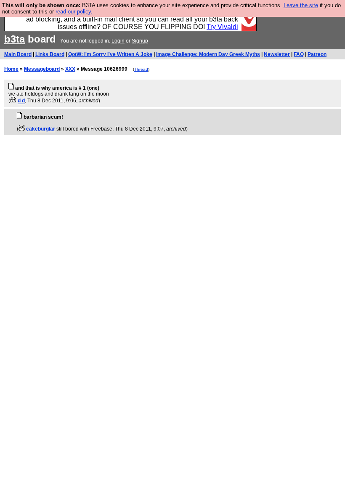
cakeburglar (40, 129)
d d (21, 101)
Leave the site (301, 5)
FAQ (299, 54)
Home (11, 69)
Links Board (49, 54)
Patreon (317, 54)
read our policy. (74, 11)
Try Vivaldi (222, 26)
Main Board (18, 54)
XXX (70, 69)
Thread (141, 69)
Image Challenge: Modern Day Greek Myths (208, 54)
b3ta (14, 39)
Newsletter (277, 54)
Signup (140, 41)
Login (118, 41)
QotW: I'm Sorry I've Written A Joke (110, 54)
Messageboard (42, 69)
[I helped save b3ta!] (13, 101)
